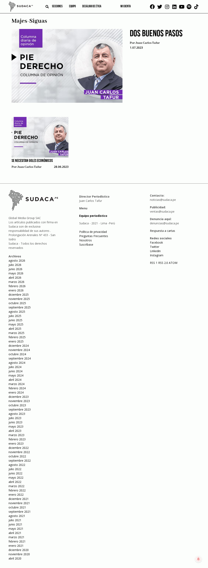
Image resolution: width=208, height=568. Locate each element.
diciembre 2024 (19, 346)
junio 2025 (15, 320)
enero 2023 (16, 443)
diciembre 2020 (19, 550)
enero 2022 (16, 494)
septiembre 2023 (20, 409)
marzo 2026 (16, 282)
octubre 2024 (17, 354)
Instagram (156, 255)
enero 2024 (16, 392)
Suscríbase (86, 244)
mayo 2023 (16, 426)
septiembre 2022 (20, 460)
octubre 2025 (17, 303)
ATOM (173, 263)
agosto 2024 (17, 363)
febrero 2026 (17, 286)
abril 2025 (15, 329)
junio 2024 (15, 371)
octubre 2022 (17, 456)
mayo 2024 (16, 375)
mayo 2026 (16, 273)
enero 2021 (16, 546)
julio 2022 (15, 469)
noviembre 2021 (19, 503)
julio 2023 (15, 418)
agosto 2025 (17, 311)
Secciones (57, 6)
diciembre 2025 (19, 294)
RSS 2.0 (163, 263)
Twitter (154, 247)
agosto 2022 (17, 465)
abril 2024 (15, 380)
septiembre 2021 (20, 511)
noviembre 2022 (19, 452)
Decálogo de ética (91, 6)
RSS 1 (154, 263)
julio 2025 (15, 316)
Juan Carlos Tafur (148, 43)
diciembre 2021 (19, 499)
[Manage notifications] (198, 559)
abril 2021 (15, 533)
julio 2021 (15, 520)
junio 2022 (15, 473)
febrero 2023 (17, 439)
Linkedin (155, 251)
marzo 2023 (16, 435)
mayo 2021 (16, 529)
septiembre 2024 (20, 358)
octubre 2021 (17, 507)
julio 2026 (15, 265)
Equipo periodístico (93, 216)
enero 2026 (16, 290)
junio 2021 (15, 524)
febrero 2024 (17, 388)
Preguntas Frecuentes (93, 236)
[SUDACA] (21, 7)
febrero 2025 (17, 337)
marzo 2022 (16, 486)
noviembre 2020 (19, 554)
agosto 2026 (17, 260)
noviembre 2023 (19, 401)
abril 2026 (15, 277)
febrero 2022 (17, 490)
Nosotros (85, 240)
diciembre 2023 (19, 397)
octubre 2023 (17, 405)
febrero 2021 (17, 541)
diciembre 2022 (19, 448)
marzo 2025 (16, 333)
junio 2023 (15, 422)
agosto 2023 (17, 414)
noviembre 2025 (19, 299)
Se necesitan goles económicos (32, 161)
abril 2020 (15, 558)
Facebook (156, 242)
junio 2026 (15, 269)
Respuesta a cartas (162, 231)
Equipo (72, 6)
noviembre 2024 (19, 350)
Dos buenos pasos (156, 34)
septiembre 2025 (20, 307)
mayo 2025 (16, 324)
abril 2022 (15, 482)
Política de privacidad (93, 232)
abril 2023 (15, 431)
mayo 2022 (16, 477)
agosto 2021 (17, 516)
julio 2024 (15, 367)
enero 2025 (16, 341)
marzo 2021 (16, 537)
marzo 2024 (16, 384)
